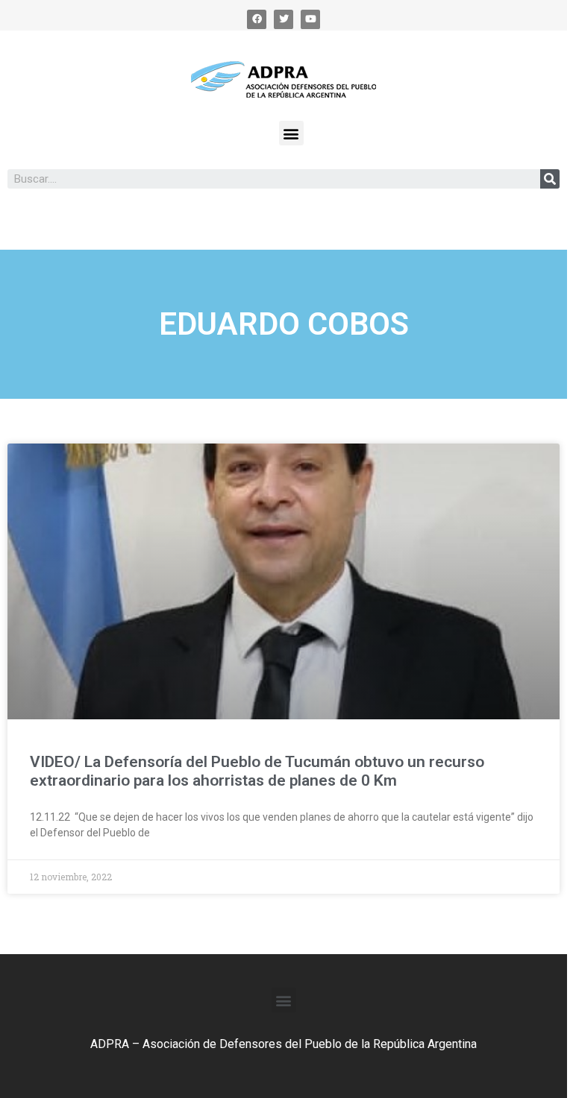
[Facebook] (256, 19)
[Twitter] (283, 19)
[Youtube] (310, 19)
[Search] (550, 179)
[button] (291, 133)
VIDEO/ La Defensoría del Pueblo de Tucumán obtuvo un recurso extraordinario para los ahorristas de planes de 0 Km (257, 771)
